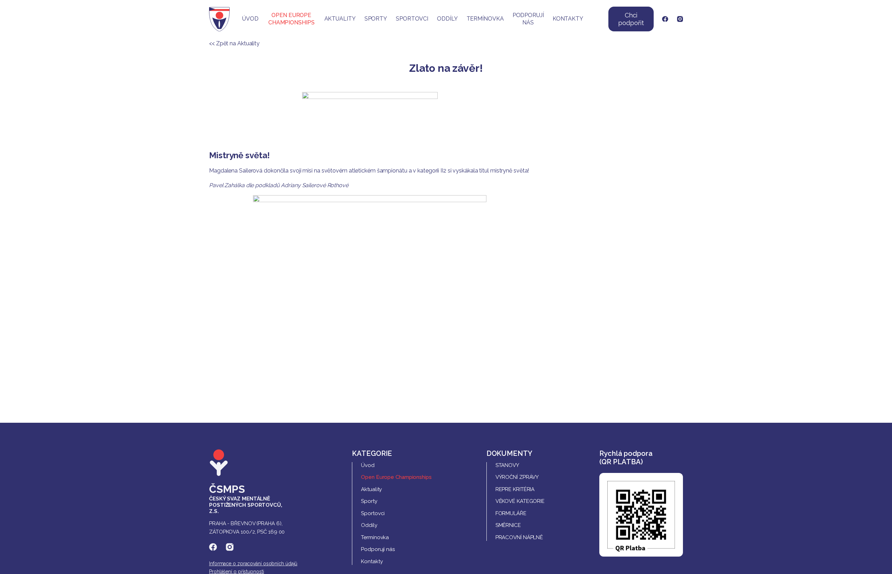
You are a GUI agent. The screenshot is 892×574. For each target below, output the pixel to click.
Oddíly (447, 18)
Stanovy (507, 465)
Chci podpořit (631, 19)
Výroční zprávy (517, 477)
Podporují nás (528, 19)
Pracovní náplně (519, 537)
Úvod (250, 18)
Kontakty (568, 18)
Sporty (375, 18)
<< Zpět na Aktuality (234, 43)
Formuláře (510, 513)
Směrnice (508, 525)
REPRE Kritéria (515, 489)
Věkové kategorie (520, 501)
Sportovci (412, 18)
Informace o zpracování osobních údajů (253, 563)
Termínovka (485, 18)
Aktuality (340, 18)
